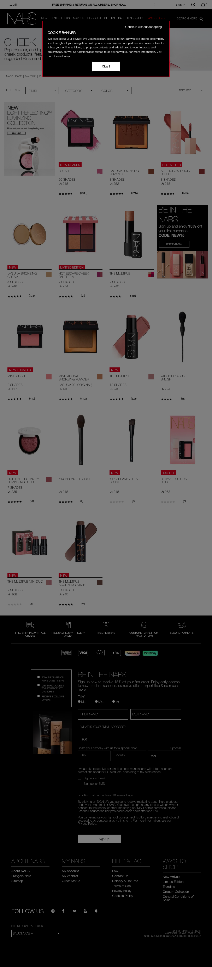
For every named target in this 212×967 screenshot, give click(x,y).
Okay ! (106, 66)
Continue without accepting (143, 27)
